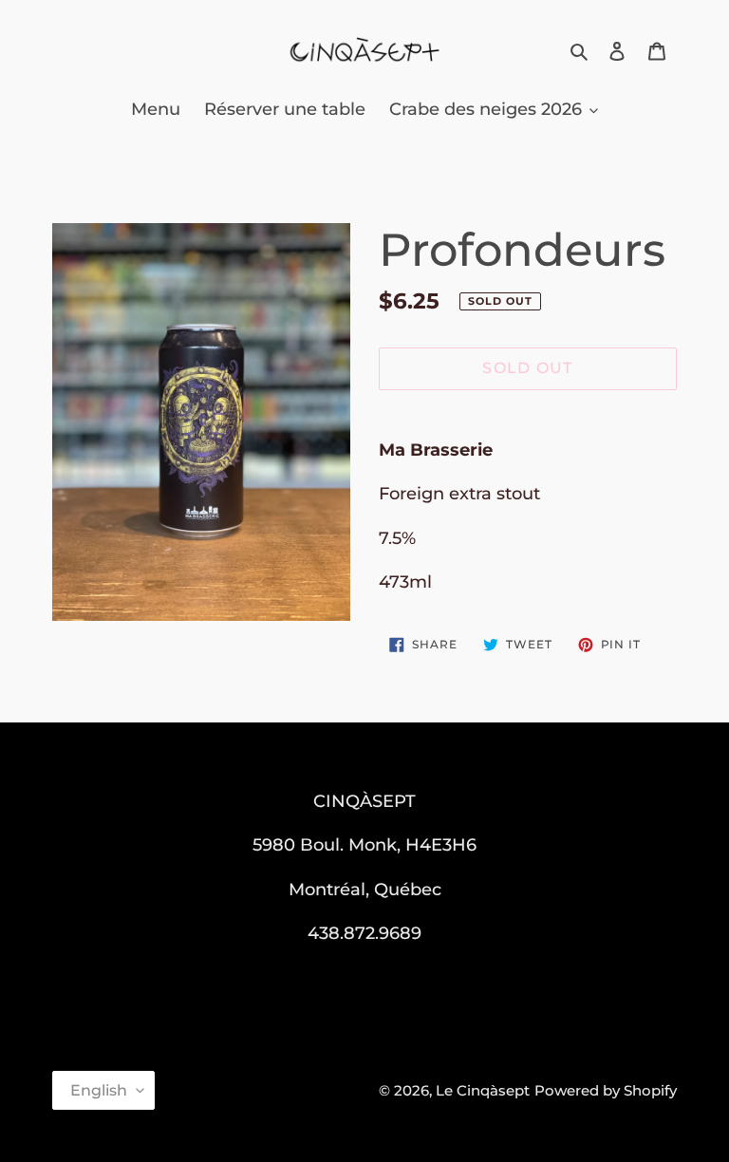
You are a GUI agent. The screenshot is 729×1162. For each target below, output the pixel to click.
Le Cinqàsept (483, 1090)
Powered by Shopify (605, 1090)
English (98, 1090)
